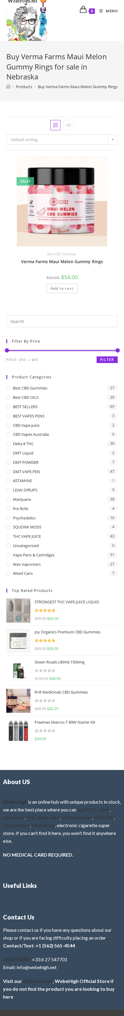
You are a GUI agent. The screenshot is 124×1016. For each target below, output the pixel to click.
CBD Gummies (76, 817)
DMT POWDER (26, 462)
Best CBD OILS (26, 397)
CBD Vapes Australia (31, 434)
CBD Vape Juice (26, 425)
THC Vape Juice (43, 817)
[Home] (8, 86)
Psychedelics (24, 518)
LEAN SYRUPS (25, 490)
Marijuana (22, 499)
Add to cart (62, 288)
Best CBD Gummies (61, 254)
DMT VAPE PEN (26, 471)
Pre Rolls (20, 508)
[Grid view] (55, 125)
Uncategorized (26, 545)
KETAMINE (22, 480)
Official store (38, 981)
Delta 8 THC (23, 443)
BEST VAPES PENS (29, 416)
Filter (107, 359)
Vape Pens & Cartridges (33, 555)
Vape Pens (13, 817)
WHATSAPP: (17, 959)
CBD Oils (103, 817)
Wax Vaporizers (27, 564)
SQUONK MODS (27, 527)
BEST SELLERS (25, 406)
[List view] (69, 125)
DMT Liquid (23, 453)
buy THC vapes (93, 809)
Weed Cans (23, 573)
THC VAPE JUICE (27, 536)
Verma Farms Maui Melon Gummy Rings (62, 261)
